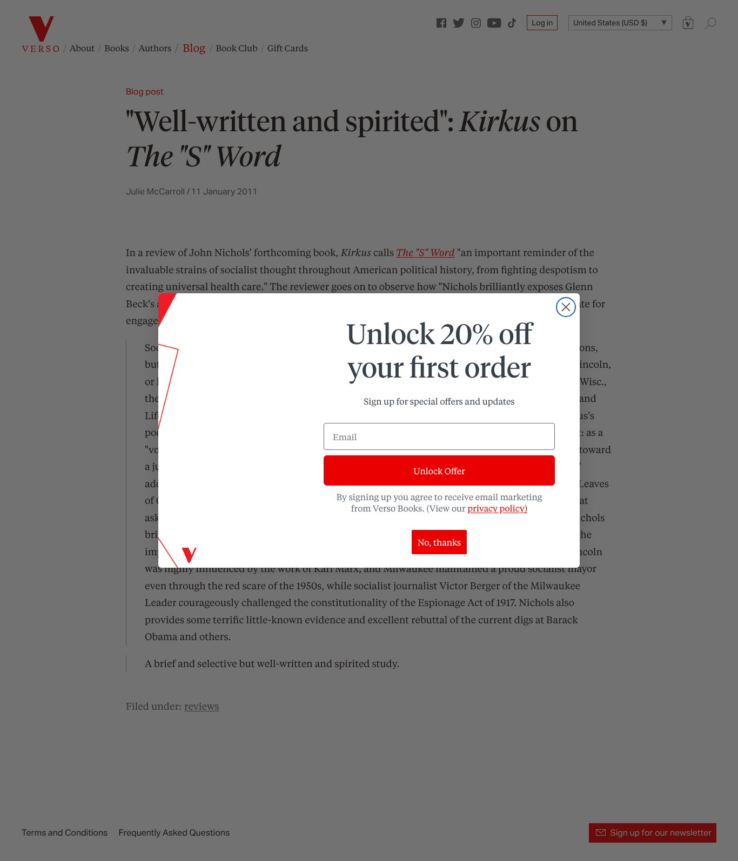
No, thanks (439, 542)
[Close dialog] (565, 307)
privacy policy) (497, 508)
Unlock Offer (439, 470)
